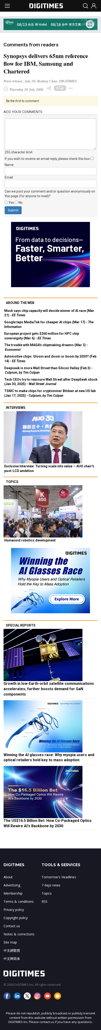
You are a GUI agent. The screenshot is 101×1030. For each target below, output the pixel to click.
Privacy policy (14, 909)
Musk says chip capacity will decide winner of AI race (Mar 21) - (49, 313)
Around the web (20, 303)
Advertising (12, 885)
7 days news (51, 885)
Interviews (15, 408)
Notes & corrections (19, 934)
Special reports (20, 625)
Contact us (12, 926)
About (8, 877)
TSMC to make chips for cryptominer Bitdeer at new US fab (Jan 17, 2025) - (50, 393)
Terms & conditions (19, 901)
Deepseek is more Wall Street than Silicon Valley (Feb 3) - (48, 370)
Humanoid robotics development (30, 540)
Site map (10, 942)
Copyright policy (16, 918)
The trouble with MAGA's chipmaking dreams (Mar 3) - (46, 347)
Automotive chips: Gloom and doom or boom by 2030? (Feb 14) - (50, 359)
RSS (44, 901)
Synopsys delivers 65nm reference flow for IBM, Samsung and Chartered (46, 64)
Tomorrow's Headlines (59, 877)
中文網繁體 (12, 950)
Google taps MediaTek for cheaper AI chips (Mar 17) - (48, 324)
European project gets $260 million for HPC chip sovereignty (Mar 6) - (41, 336)
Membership (13, 893)
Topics (12, 482)
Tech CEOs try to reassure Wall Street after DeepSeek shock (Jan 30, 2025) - (50, 382)
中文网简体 (12, 958)
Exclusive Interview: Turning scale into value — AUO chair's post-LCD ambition (49, 468)
